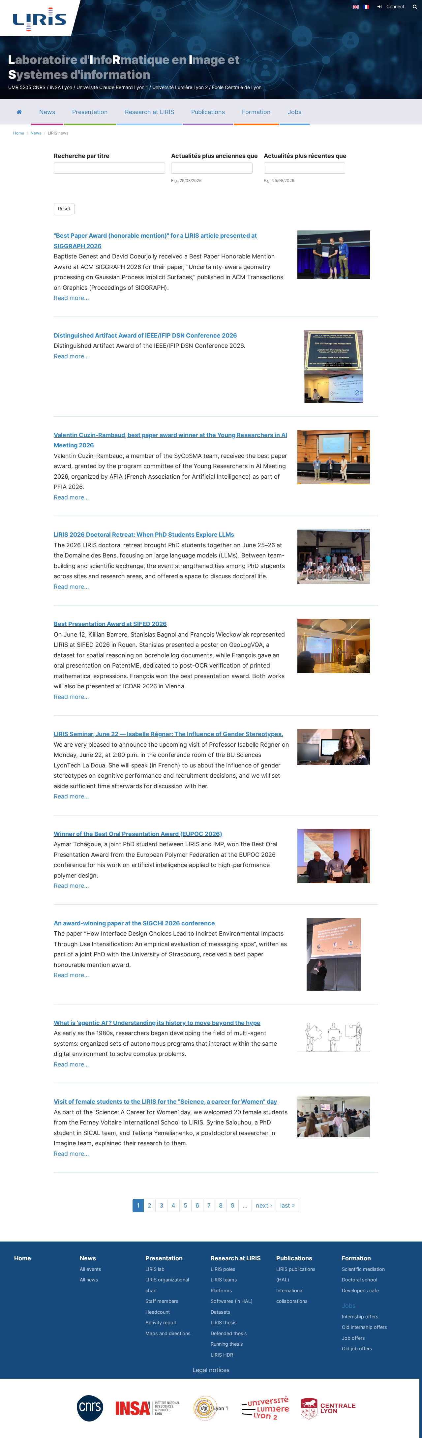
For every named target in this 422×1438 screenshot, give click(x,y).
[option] (211, 49)
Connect (395, 6)
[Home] (39, 19)
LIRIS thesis (224, 1322)
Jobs (348, 1305)
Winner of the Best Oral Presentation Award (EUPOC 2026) (138, 833)
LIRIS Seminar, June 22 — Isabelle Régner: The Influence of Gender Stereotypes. (168, 734)
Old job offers (357, 1348)
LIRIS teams (224, 1279)
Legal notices (211, 1369)
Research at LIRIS (236, 1258)
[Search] (415, 6)
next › (264, 1205)
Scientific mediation (363, 1269)
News (36, 133)
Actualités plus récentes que (305, 155)
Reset (64, 208)
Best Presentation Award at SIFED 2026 (110, 623)
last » (287, 1205)
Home (18, 133)
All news (89, 1279)
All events (90, 1269)
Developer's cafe (360, 1290)
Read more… (71, 297)
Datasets (220, 1312)
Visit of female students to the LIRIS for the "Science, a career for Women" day (165, 1101)
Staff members (161, 1301)
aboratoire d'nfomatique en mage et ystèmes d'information (124, 67)
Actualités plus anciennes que (214, 155)
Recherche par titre (81, 155)
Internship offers (360, 1316)
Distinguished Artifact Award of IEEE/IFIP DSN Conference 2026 (145, 335)
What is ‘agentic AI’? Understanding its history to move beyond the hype (157, 1022)
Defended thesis (229, 1333)
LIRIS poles (223, 1269)
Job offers (353, 1338)
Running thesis (227, 1344)
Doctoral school (359, 1279)
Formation (356, 1258)
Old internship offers (364, 1327)
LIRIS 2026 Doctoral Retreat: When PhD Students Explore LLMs (144, 534)
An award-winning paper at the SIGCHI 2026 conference (134, 923)
